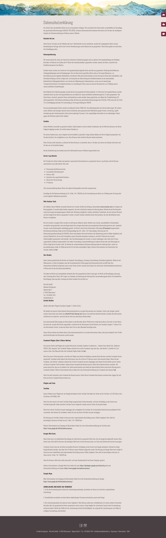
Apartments (72, 7)
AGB (128, 531)
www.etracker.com (106, 206)
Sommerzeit (89, 7)
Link (114, 370)
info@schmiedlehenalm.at (102, 531)
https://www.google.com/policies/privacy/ (77, 468)
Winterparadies (107, 7)
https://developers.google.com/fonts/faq (92, 465)
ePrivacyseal (106, 228)
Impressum (114, 531)
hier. (85, 351)
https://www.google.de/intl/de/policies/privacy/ (58, 481)
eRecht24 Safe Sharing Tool (73, 314)
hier (56, 249)
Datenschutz (122, 531)
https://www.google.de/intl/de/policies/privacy (58, 428)
